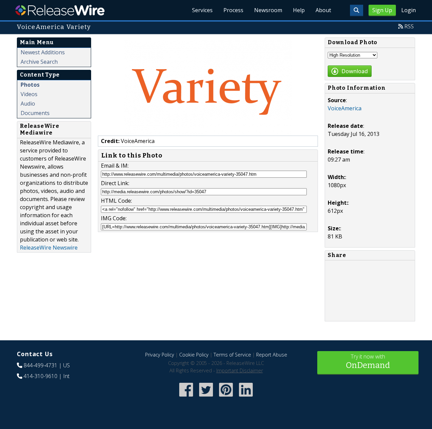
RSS (409, 26)
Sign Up (382, 10)
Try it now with (368, 361)
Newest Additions (43, 52)
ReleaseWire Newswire (49, 247)
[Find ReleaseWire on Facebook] (186, 397)
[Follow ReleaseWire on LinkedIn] (246, 397)
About (323, 10)
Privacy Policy (159, 354)
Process (233, 10)
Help (299, 10)
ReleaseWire (60, 10)
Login (408, 10)
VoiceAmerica (344, 108)
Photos (30, 84)
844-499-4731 (40, 365)
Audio (28, 103)
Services (202, 10)
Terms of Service (232, 354)
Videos (29, 94)
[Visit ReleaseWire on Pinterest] (226, 397)
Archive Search (39, 61)
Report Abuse (271, 354)
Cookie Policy (194, 354)
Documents (35, 113)
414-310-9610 (40, 376)
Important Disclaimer (239, 370)
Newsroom (268, 10)
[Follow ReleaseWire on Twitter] (206, 397)
